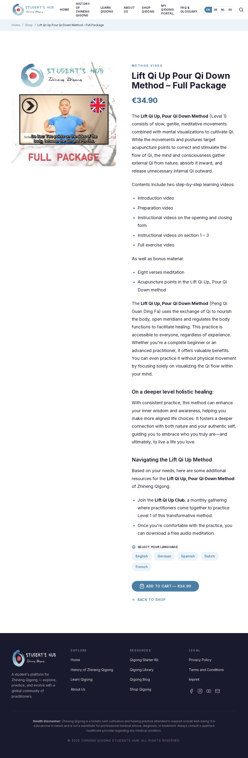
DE (215, 9)
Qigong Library (142, 670)
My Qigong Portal (167, 9)
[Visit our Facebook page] (191, 691)
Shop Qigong (148, 9)
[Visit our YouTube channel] (208, 691)
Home (64, 9)
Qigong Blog (140, 679)
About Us (129, 9)
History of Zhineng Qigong (92, 670)
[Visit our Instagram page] (200, 691)
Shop (29, 25)
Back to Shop (151, 600)
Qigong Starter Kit (144, 660)
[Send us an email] (217, 691)
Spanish (188, 556)
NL (223, 9)
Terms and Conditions (206, 670)
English (142, 556)
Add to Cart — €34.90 (168, 586)
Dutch (210, 556)
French (142, 567)
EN (208, 9)
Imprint (194, 679)
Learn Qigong (82, 679)
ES (230, 9)
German (164, 556)
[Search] (241, 9)
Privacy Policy (200, 660)
